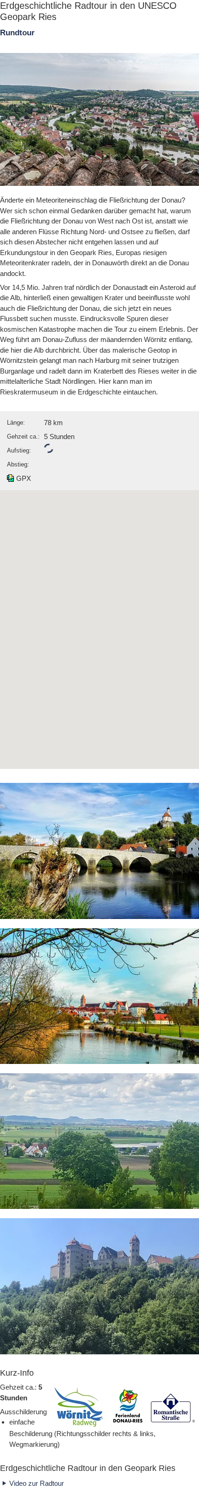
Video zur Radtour (36, 1483)
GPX (23, 478)
